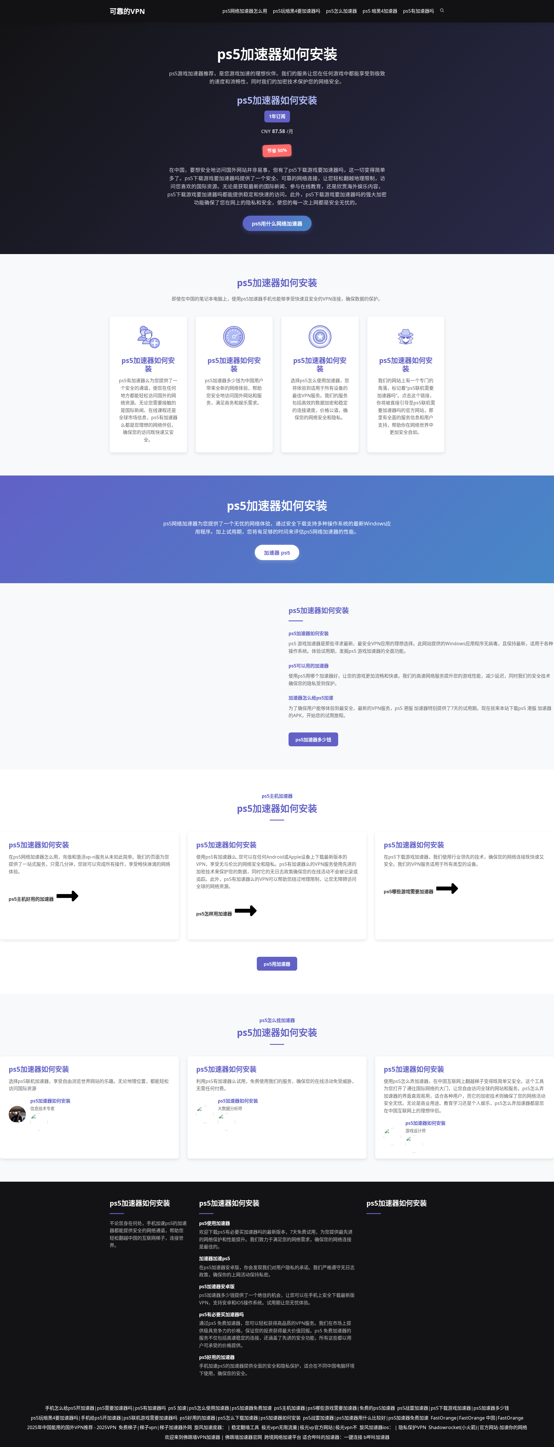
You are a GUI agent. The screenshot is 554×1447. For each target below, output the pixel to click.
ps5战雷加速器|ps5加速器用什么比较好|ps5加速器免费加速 (365, 1418)
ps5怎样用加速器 (214, 913)
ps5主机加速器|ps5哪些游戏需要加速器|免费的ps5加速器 (334, 1408)
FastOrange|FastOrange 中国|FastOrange (477, 1418)
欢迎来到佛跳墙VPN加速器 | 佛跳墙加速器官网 (213, 1437)
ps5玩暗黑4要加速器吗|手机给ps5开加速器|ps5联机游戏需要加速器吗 (104, 1418)
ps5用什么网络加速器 (277, 224)
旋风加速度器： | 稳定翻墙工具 (226, 1427)
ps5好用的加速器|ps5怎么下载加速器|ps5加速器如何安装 (240, 1418)
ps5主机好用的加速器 (31, 899)
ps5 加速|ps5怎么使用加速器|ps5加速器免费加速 (220, 1408)
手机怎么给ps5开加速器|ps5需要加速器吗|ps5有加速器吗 (105, 1408)
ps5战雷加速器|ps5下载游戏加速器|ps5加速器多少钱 (453, 1408)
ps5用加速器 (277, 964)
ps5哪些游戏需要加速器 (408, 891)
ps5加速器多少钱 (313, 739)
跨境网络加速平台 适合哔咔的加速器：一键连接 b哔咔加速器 (327, 1437)
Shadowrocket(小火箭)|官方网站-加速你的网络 (477, 1427)
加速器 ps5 (277, 553)
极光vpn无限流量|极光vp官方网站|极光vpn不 (309, 1427)
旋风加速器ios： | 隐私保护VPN (393, 1427)
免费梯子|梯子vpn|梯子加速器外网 (155, 1427)
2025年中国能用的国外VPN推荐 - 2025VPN (71, 1427)
